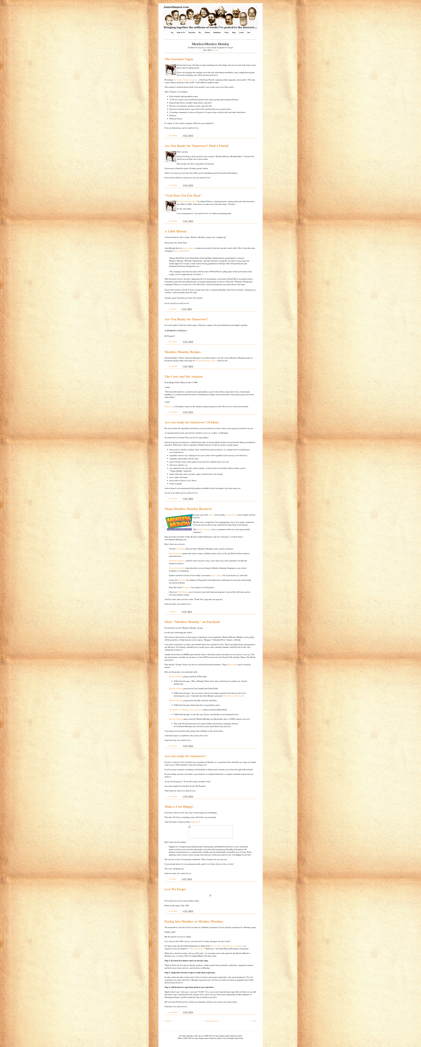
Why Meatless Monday (233, 695)
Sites (248, 32)
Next (254, 1021)
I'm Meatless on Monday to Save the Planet (185, 709)
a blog (210, 514)
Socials (241, 32)
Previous (168, 1021)
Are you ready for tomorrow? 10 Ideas (192, 422)
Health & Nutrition (176, 560)
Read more (169, 406)
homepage (180, 548)
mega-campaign (189, 248)
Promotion (187, 587)
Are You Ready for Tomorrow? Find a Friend (196, 145)
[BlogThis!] (186, 136)
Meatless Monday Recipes (183, 351)
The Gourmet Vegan (179, 58)
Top (172, 32)
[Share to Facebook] (190, 136)
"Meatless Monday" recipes (206, 360)
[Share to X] (188, 136)
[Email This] (184, 136)
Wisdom (207, 32)
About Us (182, 580)
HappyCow (194, 821)
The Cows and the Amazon (184, 376)
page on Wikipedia (181, 250)
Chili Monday (182, 592)
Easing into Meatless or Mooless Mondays (194, 921)
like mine (232, 664)
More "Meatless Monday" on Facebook (192, 621)
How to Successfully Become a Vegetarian (227, 945)
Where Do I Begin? (197, 948)
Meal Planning (174, 553)
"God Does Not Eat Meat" (183, 195)
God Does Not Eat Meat (187, 201)
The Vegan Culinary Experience (186, 79)
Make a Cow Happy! (179, 806)
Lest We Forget (175, 889)
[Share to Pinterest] (192, 136)
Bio (200, 32)
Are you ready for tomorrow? (185, 755)
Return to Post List (211, 1021)
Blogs (234, 32)
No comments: (173, 135)
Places (227, 32)
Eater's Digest (216, 575)
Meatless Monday (204, 529)
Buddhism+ (217, 32)
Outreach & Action (176, 568)
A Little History (176, 231)
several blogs (231, 514)
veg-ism (214, 50)
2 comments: (173, 309)
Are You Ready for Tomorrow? (186, 319)
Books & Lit (181, 32)
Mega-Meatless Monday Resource (188, 508)
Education (191, 32)
